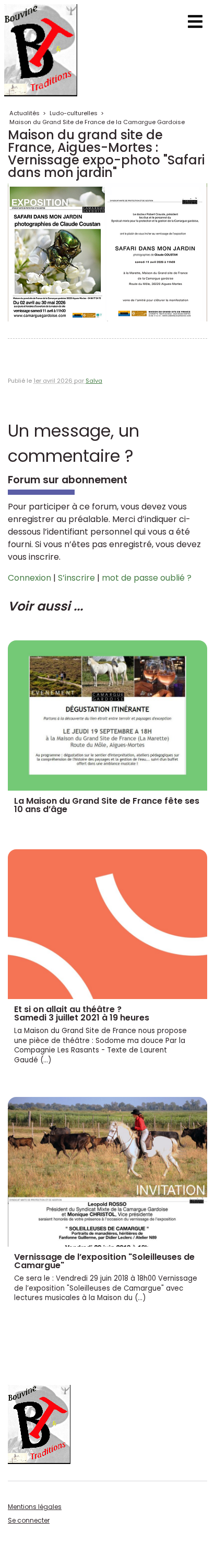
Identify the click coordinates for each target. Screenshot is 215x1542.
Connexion (29, 578)
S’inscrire (76, 578)
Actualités (24, 113)
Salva (94, 380)
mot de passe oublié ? (147, 578)
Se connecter (29, 1520)
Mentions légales (35, 1506)
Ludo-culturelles (74, 113)
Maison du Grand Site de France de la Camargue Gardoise (97, 122)
